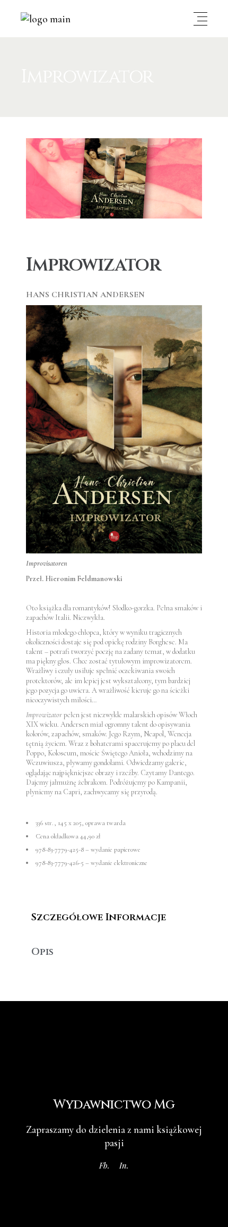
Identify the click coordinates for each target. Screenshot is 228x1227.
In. (124, 1165)
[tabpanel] (114, 934)
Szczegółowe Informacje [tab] (98, 917)
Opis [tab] (42, 952)
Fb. (104, 1165)
